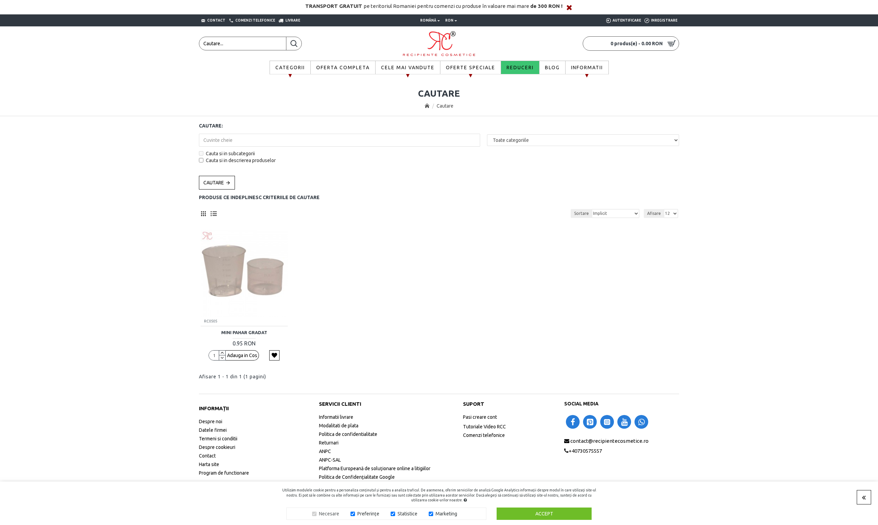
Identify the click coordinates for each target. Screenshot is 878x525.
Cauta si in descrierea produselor (241, 160)
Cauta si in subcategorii (230, 153)
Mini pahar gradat (244, 332)
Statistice (407, 513)
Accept (544, 513)
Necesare (329, 513)
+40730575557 (585, 450)
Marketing (446, 513)
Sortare (581, 213)
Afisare (654, 213)
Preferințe (368, 513)
